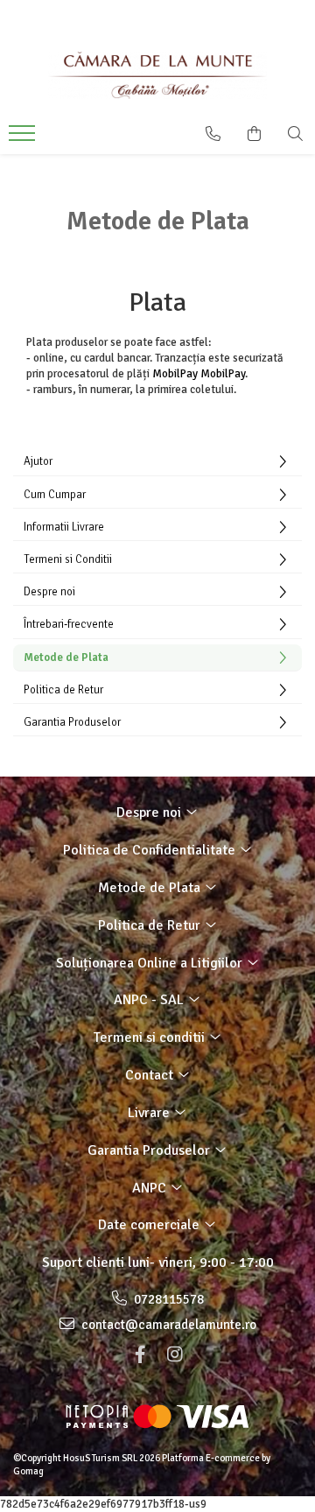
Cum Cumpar (55, 495)
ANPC (151, 1188)
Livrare (150, 1113)
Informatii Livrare (64, 527)
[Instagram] (175, 1355)
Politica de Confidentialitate (151, 850)
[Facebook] (140, 1355)
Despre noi (49, 592)
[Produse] (24, 138)
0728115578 (167, 1299)
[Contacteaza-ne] (213, 133)
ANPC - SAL (150, 1000)
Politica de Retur (63, 690)
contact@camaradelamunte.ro (167, 1325)
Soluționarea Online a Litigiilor (151, 963)
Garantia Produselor (72, 722)
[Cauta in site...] (295, 133)
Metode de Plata (66, 658)
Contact (151, 1075)
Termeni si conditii (151, 1037)
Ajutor (38, 461)
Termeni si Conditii (68, 559)
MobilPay (175, 374)
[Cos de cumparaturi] (254, 133)
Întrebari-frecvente (69, 624)
